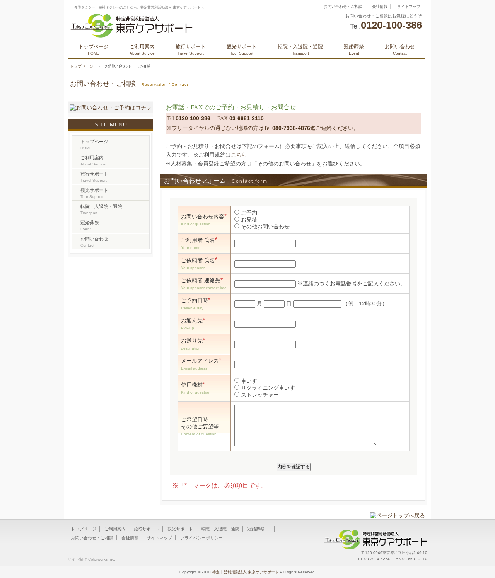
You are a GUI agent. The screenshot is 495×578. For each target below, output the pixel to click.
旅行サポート (191, 49)
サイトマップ (408, 6)
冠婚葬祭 (354, 49)
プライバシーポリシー (201, 537)
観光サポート (242, 49)
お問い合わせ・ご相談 (343, 6)
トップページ (94, 49)
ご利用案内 (142, 49)
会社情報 (379, 6)
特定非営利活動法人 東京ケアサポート (245, 572)
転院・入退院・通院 (300, 49)
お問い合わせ (400, 49)
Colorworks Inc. (101, 559)
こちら (239, 155)
